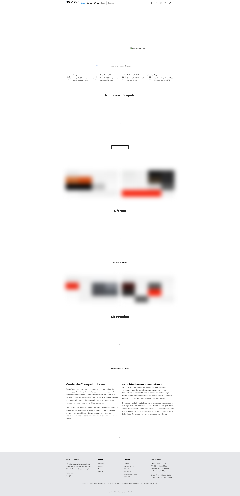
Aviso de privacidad (113, 483)
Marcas (100, 466)
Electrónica (128, 469)
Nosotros (101, 463)
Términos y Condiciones (149, 483)
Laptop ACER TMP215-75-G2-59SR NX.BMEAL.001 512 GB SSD (132, 247)
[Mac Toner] (72, 1)
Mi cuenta (101, 469)
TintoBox (130, 492)
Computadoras (129, 466)
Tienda (89, 3)
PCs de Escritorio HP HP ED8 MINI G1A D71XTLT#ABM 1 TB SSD (145, 132)
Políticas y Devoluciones (130, 483)
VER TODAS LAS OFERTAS (120, 262)
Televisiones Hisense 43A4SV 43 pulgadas (85, 247)
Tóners (126, 463)
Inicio (83, 3)
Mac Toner (111, 492)
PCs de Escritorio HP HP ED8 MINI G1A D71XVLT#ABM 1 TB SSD (92, 132)
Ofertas (97, 3)
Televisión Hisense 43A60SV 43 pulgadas (123, 353)
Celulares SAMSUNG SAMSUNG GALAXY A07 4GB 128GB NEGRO (172, 353)
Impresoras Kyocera (130, 474)
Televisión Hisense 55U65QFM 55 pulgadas (85, 353)
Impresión (127, 471)
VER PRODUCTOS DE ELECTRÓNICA (120, 368)
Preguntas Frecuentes (97, 483)
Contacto (85, 483)
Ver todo (127, 477)
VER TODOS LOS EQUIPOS (120, 147)
